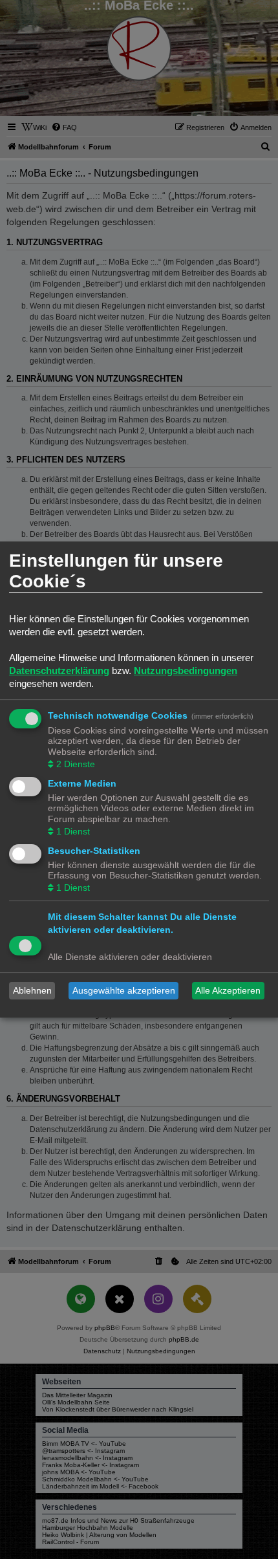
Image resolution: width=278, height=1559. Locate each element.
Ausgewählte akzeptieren (123, 990)
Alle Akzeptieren (228, 990)
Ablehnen (32, 990)
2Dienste (75, 764)
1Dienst (73, 831)
